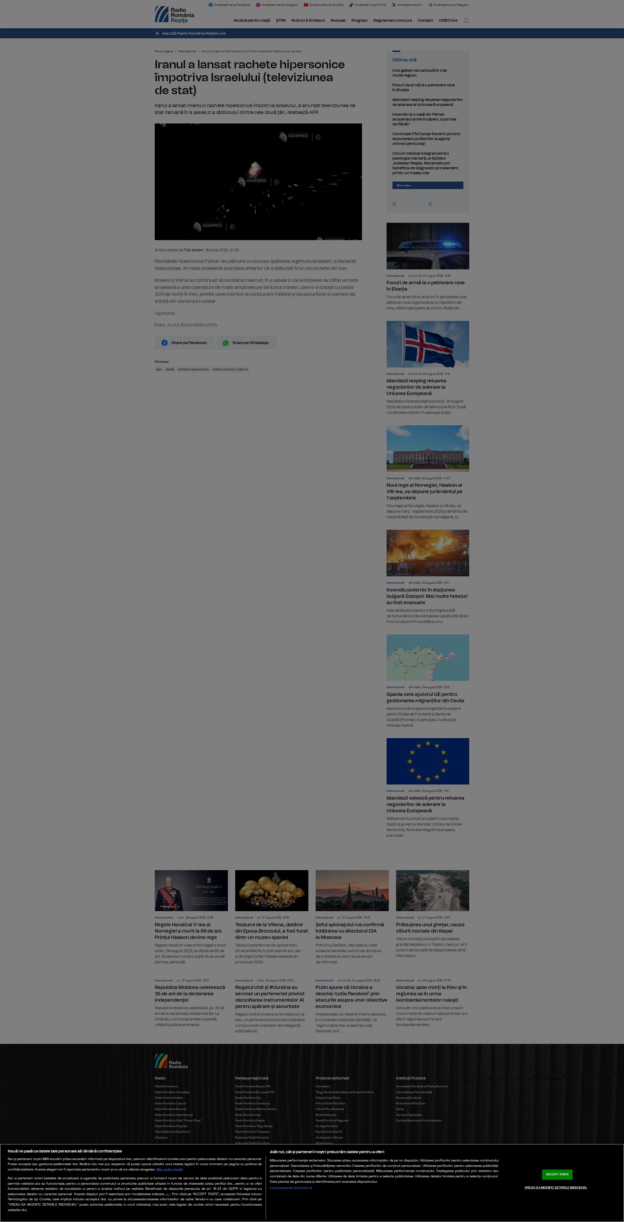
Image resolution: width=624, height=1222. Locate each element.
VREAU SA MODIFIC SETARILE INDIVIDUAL (556, 1187)
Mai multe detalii (169, 1169)
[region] (312, 1183)
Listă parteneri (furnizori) (291, 1188)
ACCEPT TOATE (557, 1174)
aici (168, 1194)
